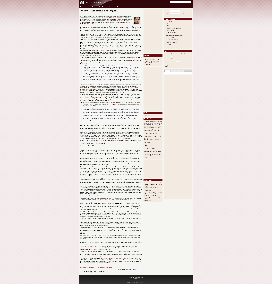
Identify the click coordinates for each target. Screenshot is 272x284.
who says (99, 163)
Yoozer (167, 34)
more (190, 47)
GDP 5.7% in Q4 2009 (149, 126)
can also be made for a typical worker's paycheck (127, 84)
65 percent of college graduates (114, 118)
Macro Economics (103, 7)
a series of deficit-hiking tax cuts (115, 16)
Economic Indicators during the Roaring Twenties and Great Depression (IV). (151, 133)
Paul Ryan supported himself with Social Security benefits (113, 258)
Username (167, 11)
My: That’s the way (170, 37)
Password (167, 13)
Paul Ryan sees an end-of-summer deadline (127, 29)
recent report (83, 187)
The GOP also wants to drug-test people (89, 251)
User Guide (147, 115)
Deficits (167, 46)
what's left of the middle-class (123, 138)
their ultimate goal (127, 261)
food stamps (93, 267)
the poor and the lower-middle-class (106, 138)
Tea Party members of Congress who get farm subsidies (126, 253)
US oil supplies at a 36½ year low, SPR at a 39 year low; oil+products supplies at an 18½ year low (153, 123)
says (91, 211)
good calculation (169, 21)
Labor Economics (93, 7)
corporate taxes (86, 267)
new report (83, 178)
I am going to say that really (172, 41)
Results (166, 66)
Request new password (170, 16)
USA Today (91, 241)
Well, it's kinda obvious (171, 32)
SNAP (98, 267)
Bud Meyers (88, 14)
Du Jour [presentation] (173, 71)
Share (135, 269)
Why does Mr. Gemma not (172, 39)
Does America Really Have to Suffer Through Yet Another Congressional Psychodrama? (153, 184)
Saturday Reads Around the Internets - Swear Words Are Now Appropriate (153, 189)
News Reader (112, 7)
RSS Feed (119, 7)
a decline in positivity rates (93, 253)
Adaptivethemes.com (141, 282)
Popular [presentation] (167, 71)
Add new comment (128, 269)
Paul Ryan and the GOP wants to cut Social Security (112, 259)
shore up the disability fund (90, 23)
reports (126, 222)
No (173, 58)
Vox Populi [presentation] (180, 71)
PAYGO (134, 125)
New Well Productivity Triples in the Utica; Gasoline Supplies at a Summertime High (152, 129)
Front (81, 7)
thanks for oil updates (171, 30)
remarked (96, 140)
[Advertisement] (150, 31)
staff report (98, 111)
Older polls (167, 65)
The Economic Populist (95, 2)
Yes (173, 56)
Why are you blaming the (171, 42)
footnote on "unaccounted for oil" (173, 28)
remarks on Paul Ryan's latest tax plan (100, 50)
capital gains (109, 267)
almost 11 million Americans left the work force (113, 102)
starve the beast (124, 59)
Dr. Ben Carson (92, 246)
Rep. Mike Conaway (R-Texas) (111, 198)
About (85, 7)
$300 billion (137, 27)
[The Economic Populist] (82, 4)
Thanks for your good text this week (174, 35)
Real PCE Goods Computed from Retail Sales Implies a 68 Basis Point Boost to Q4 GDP (152, 151)
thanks (167, 23)
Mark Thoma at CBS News (86, 105)
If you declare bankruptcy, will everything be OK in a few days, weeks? (152, 197)
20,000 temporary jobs (88, 99)
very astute (168, 27)
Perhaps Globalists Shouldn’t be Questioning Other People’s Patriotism (152, 63)
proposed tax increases (130, 160)
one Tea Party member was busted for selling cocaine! (114, 256)
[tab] (167, 71)
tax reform (102, 267)
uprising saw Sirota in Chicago (151, 144)
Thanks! (167, 25)
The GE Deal (148, 200)
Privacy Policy (136, 278)
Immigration (168, 44)
